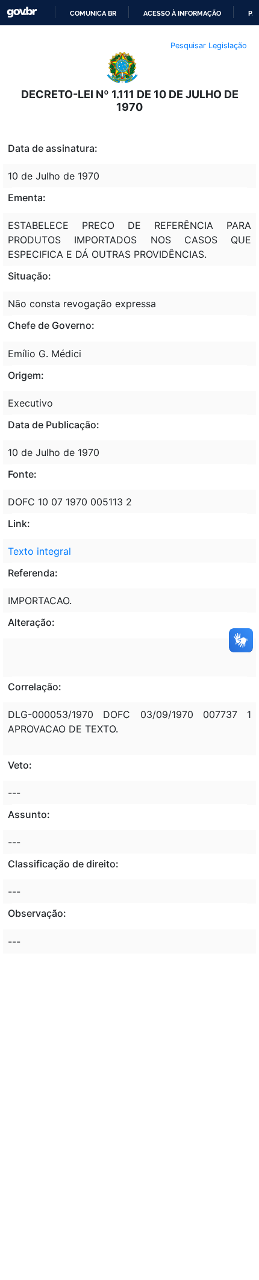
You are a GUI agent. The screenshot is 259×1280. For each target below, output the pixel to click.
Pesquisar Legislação (208, 45)
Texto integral (39, 551)
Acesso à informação (182, 13)
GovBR (22, 12)
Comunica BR (93, 13)
